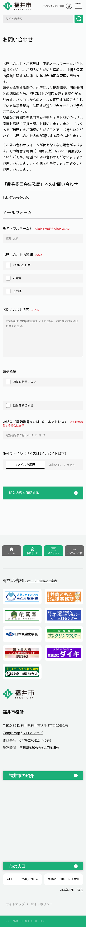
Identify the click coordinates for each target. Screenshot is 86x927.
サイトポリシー (42, 904)
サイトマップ (15, 904)
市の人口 (17, 866)
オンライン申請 (74, 553)
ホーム (11, 553)
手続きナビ (32, 553)
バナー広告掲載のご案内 (41, 581)
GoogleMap (11, 733)
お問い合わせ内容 (21, 309)
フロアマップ (33, 733)
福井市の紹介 (21, 775)
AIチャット (53, 553)
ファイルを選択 (25, 464)
